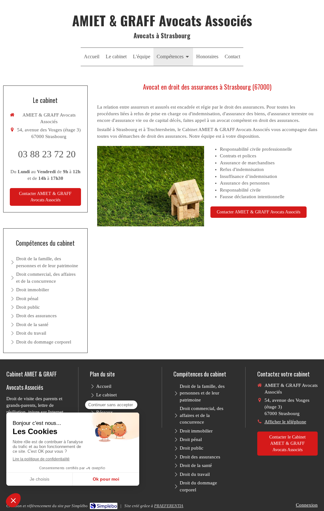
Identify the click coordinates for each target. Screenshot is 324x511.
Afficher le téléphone (285, 421)
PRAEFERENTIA (168, 505)
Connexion (307, 505)
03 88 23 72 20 (47, 154)
